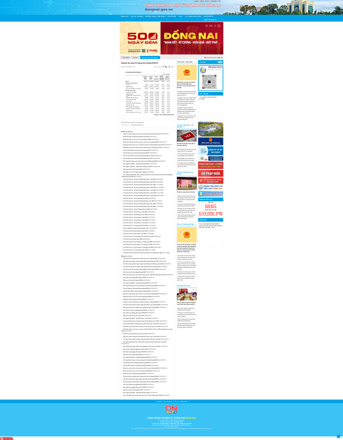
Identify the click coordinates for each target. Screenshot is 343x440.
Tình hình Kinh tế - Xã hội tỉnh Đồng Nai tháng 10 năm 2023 (139, 187)
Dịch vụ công (171, 16)
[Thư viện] (210, 180)
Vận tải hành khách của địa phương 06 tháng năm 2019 (138, 155)
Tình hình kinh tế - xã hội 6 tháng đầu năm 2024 (136, 209)
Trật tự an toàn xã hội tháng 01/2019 (133, 390)
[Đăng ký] (210, 151)
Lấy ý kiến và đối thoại (193, 16)
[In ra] (169, 67)
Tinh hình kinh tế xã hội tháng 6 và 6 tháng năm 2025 (138, 242)
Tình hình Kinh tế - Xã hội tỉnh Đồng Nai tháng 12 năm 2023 (139, 193)
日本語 (202, 1)
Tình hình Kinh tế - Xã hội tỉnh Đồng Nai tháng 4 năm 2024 (139, 204)
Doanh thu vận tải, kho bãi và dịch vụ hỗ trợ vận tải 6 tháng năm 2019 (142, 147)
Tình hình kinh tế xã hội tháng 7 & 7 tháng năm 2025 (137, 244)
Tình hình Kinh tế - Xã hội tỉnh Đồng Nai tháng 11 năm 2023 (139, 190)
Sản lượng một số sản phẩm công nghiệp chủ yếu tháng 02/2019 (141, 382)
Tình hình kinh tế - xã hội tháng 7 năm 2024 (135, 212)
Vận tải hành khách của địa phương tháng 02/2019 (137, 365)
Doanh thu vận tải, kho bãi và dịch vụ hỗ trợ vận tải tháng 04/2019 (141, 294)
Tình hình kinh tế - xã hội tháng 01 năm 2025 (135, 225)
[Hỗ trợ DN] (210, 193)
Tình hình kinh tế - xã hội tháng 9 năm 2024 (135, 217)
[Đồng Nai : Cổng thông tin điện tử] (132, 7)
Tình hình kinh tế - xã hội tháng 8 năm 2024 (135, 214)
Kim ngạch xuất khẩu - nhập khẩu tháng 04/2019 (136, 283)
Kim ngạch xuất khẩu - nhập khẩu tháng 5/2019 (136, 164)
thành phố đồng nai (210, 20)
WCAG (180, 16)
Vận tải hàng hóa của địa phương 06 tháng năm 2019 (137, 158)
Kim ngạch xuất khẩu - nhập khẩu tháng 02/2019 (136, 357)
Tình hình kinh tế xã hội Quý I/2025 (133, 239)
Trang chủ (124, 16)
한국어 (207, 1)
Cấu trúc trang (168, 401)
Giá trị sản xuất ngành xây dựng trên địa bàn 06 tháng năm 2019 (141, 261)
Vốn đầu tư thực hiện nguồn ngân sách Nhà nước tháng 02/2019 (141, 379)
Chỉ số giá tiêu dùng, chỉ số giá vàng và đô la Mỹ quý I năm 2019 (141, 321)
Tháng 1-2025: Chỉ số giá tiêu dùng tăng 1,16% (136, 228)
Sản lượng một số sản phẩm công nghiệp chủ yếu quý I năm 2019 (141, 346)
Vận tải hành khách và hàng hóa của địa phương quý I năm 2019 (141, 323)
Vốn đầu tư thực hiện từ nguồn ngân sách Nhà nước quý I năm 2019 (142, 339)
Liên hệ (176, 401)
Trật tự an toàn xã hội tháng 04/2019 (133, 280)
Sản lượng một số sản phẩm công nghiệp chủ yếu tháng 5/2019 (140, 269)
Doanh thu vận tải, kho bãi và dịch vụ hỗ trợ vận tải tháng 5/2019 (141, 142)
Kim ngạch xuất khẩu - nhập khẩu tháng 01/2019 (136, 392)
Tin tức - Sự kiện (136, 16)
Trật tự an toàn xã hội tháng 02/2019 (133, 354)
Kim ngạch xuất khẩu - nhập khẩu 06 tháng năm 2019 (137, 166)
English (196, 1)
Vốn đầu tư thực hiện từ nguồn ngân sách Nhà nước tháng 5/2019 (141, 266)
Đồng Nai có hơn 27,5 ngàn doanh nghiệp (134, 172)
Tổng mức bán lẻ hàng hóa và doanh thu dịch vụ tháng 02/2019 (140, 376)
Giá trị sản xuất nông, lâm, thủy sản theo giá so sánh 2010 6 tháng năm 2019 (144, 275)
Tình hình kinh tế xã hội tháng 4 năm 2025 (134, 233)
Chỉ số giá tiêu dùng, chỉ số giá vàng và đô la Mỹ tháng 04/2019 (140, 285)
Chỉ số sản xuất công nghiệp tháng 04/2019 (135, 310)
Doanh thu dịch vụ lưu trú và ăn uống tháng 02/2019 (137, 371)
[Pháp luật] (210, 141)
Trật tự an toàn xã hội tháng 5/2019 (132, 169)
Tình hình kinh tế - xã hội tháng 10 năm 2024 (135, 220)
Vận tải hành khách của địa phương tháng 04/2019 (137, 291)
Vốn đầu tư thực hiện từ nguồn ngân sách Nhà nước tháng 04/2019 (141, 304)
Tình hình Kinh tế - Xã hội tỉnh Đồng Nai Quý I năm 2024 (138, 201)
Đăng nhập (184, 401)
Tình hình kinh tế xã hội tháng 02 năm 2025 (135, 231)
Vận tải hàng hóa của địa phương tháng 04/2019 (136, 288)
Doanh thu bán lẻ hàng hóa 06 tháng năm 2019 (136, 136)
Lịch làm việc (203, 94)
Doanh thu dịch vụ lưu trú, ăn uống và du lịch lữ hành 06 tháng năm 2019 (143, 145)
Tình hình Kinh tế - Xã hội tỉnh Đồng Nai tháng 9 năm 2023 (139, 184)
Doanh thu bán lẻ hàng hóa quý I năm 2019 (135, 333)
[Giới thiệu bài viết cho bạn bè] (166, 67)
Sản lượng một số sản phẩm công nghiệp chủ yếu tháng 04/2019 (141, 307)
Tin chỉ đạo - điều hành (185, 62)
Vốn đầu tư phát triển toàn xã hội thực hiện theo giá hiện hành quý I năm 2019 (145, 342)
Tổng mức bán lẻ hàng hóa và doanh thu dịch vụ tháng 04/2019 (140, 302)
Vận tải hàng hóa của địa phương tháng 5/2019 (136, 153)
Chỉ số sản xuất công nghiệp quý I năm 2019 (135, 349)
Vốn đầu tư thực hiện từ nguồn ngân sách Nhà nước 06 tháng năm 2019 (143, 264)
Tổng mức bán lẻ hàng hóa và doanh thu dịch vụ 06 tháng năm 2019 (142, 134)
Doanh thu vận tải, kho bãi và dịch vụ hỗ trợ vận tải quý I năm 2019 (141, 326)
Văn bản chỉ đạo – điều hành (155, 16)
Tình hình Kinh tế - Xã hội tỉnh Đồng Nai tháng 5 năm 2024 (139, 206)
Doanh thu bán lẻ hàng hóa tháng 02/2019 (134, 373)
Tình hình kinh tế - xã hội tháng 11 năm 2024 (135, 223)
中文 (219, 1)
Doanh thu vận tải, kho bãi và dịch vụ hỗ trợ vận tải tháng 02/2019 (141, 368)
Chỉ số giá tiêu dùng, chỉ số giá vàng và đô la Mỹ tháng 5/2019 (140, 161)
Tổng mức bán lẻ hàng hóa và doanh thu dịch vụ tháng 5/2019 (140, 258)
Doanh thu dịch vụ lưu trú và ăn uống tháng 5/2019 (137, 139)
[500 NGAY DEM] (171, 38)
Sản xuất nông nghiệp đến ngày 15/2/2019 (134, 387)
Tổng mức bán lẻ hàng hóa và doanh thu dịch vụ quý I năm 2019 (141, 336)
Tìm (220, 62)
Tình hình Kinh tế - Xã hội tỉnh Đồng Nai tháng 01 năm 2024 (139, 195)
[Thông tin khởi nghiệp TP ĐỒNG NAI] (210, 158)
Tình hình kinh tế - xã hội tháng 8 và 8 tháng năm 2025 (138, 247)
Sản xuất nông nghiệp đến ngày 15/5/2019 (134, 277)
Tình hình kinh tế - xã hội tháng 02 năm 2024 (135, 198)
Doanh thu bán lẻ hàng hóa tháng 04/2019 (134, 299)
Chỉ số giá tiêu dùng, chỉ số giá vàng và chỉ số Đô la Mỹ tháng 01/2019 (142, 395)
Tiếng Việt (213, 1)
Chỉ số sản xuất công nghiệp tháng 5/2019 (134, 272)
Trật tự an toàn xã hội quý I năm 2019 (133, 315)
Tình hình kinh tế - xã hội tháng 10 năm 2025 (135, 250)
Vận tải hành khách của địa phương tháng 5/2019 (136, 150)
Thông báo (203, 220)
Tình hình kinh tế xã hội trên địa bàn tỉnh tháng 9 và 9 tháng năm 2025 (142, 252)
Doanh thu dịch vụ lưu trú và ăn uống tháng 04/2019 (137, 296)
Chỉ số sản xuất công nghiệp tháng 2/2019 (134, 384)
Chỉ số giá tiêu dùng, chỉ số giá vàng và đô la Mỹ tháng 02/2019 (140, 360)
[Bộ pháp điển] (210, 173)
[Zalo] (210, 78)
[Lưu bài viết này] (173, 67)
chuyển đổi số (208, 16)
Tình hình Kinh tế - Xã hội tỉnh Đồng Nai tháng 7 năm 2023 (139, 179)
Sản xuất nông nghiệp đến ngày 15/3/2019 (134, 352)
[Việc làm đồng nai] (210, 187)
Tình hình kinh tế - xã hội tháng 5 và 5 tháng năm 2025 (138, 236)
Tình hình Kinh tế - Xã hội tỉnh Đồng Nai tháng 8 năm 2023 (139, 182)
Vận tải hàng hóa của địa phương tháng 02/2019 (136, 362)
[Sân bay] (210, 129)
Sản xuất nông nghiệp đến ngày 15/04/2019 (135, 313)
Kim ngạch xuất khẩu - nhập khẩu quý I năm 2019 (137, 318)
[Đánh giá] (210, 165)
